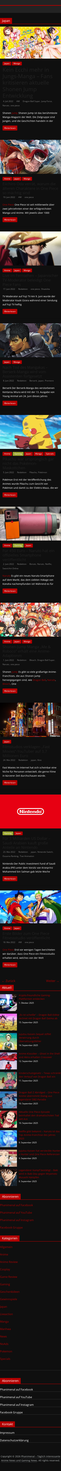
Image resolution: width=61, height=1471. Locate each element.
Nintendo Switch (45, 851)
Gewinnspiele (8, 1299)
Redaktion (23, 289)
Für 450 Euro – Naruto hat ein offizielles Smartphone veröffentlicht (29, 555)
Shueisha (45, 289)
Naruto (6, 105)
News (3, 1336)
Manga (17, 63)
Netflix (48, 564)
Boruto (32, 564)
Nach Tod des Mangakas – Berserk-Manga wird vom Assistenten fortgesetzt (25, 372)
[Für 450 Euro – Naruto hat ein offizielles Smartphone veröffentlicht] (30, 509)
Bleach (32, 660)
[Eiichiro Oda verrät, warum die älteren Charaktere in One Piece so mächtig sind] (30, 142)
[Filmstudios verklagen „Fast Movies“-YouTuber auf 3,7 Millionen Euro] (30, 705)
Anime (7, 178)
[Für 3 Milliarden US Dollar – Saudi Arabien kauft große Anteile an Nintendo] (30, 796)
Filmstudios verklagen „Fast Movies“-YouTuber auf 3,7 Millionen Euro (26, 751)
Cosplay (5, 1269)
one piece (15, 105)
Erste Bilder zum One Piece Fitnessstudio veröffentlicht (26, 935)
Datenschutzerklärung (14, 1440)
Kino (39, 760)
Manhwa (5, 1329)
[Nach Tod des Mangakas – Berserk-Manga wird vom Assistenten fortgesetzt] (30, 325)
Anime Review (9, 1262)
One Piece (8, 204)
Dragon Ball (39, 680)
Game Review (8, 1277)
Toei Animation (27, 856)
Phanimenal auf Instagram (17, 1220)
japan (41, 380)
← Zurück (8, 981)
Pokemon (6, 1351)
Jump (15, 113)
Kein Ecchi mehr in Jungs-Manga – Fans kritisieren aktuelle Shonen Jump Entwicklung (28, 82)
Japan (6, 63)
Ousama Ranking (10, 856)
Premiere (49, 380)
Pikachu (33, 472)
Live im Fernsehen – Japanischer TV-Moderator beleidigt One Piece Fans (30, 280)
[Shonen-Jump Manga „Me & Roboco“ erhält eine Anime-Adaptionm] (30, 605)
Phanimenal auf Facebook (16, 1205)
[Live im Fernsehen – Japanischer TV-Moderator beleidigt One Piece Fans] (30, 233)
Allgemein (6, 1247)
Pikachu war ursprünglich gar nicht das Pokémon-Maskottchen (28, 463)
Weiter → (52, 981)
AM (18, 101)
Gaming (18, 453)
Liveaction (6, 1314)
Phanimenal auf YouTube (16, 1212)
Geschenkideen (10, 1292)
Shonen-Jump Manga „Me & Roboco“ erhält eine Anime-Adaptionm (27, 651)
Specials (50, 453)
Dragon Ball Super (31, 101)
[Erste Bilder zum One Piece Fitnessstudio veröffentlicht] (30, 892)
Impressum (7, 1433)
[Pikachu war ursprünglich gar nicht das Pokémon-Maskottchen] (30, 417)
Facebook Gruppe (11, 1227)
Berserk (33, 380)
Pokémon (42, 472)
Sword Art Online (10, 568)
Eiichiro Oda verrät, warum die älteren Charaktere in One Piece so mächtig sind (30, 188)
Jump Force (46, 101)
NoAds (4, 1344)
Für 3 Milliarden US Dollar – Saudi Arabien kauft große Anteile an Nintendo (26, 843)
